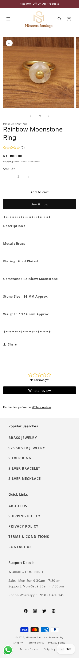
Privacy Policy (23, 526)
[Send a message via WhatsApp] (8, 650)
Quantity (9, 168)
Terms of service (30, 649)
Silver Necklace (24, 478)
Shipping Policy (24, 516)
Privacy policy (57, 642)
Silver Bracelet (24, 468)
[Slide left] (30, 116)
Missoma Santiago (37, 637)
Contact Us (20, 547)
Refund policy (35, 642)
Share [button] (12, 344)
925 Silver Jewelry (26, 448)
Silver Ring (19, 458)
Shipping (8, 161)
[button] (8, 19)
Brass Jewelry (22, 437)
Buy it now (39, 204)
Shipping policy (53, 649)
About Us (17, 506)
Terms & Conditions (28, 536)
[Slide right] (49, 116)
